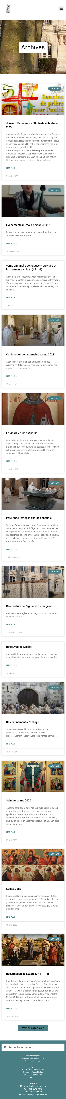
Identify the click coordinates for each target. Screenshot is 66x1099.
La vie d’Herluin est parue (21, 433)
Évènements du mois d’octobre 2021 (28, 225)
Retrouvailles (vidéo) (19, 646)
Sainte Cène (13, 888)
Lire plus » (11, 168)
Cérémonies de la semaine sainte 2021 (30, 354)
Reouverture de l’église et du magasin (29, 606)
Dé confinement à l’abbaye (22, 722)
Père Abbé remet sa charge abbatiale (29, 517)
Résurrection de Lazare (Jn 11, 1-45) (28, 973)
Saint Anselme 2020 (18, 800)
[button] (61, 8)
